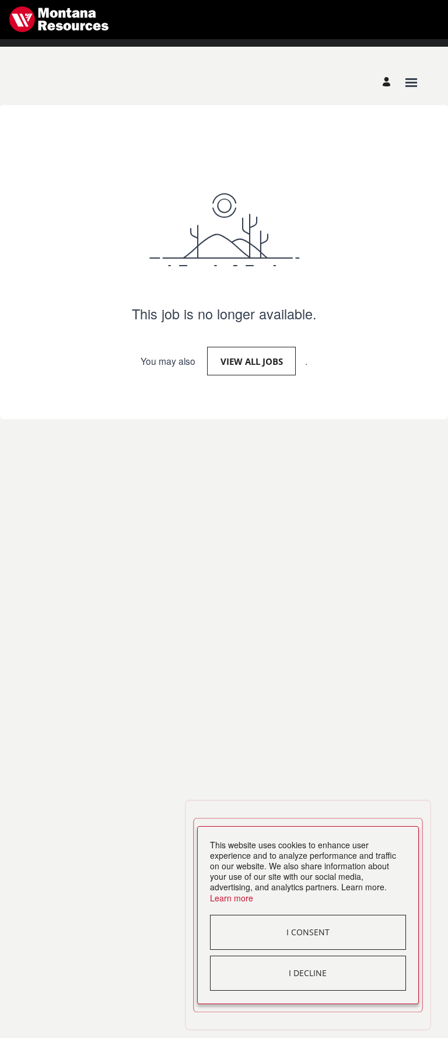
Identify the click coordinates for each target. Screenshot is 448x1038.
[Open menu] (411, 82)
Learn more (231, 898)
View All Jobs (251, 361)
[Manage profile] (388, 82)
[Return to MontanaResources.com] (58, 19)
